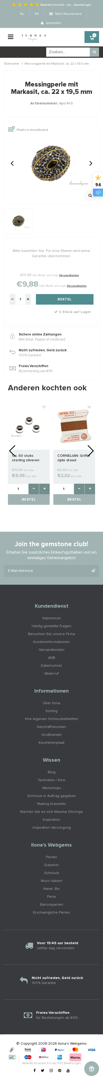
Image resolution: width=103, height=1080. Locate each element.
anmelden (53, 23)
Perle (51, 897)
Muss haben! (51, 881)
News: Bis (51, 889)
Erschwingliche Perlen (51, 912)
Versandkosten (69, 275)
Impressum (52, 618)
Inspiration (51, 820)
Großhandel (51, 735)
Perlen (51, 857)
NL (22, 14)
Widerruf (51, 673)
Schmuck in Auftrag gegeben (51, 796)
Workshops (51, 788)
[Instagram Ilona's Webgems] (51, 1070)
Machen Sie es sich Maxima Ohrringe (51, 812)
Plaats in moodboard (32, 130)
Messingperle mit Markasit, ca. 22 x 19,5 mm (57, 63)
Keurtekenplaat (51, 743)
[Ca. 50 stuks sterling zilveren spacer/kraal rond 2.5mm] (29, 426)
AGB (51, 658)
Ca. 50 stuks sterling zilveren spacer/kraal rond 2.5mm (27, 458)
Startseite (11, 63)
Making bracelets (51, 804)
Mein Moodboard (68, 14)
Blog (51, 772)
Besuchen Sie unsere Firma (51, 634)
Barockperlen (51, 904)
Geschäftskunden (51, 727)
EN (37, 14)
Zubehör (51, 865)
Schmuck (51, 873)
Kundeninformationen (51, 642)
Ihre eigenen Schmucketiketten (51, 719)
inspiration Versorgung (51, 827)
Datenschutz (51, 666)
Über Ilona (51, 703)
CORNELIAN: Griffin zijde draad (73, 458)
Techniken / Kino (51, 780)
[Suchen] (94, 52)
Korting (52, 711)
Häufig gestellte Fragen (51, 626)
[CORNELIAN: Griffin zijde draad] (74, 426)
